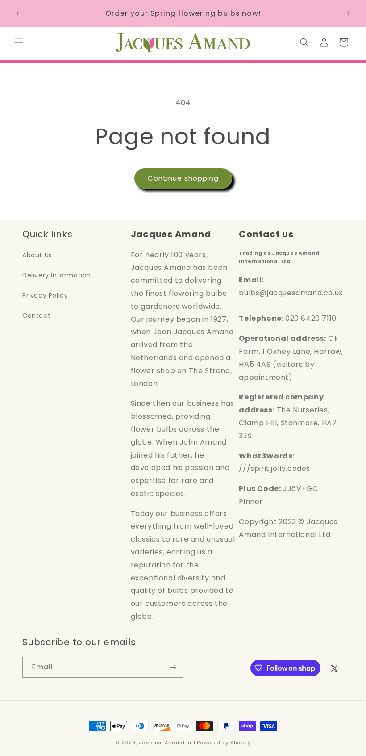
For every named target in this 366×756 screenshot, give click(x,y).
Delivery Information (56, 275)
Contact (36, 315)
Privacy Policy (45, 295)
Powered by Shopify (224, 742)
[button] (19, 42)
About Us (37, 255)
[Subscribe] (173, 667)
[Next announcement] (348, 13)
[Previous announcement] (17, 13)
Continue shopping (183, 178)
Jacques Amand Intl (167, 742)
